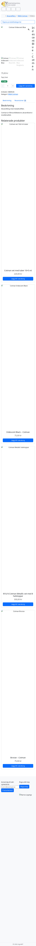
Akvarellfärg (11, 16)
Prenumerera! (7, 790)
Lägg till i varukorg (25, 86)
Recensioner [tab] (20, 100)
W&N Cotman (23, 16)
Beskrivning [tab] (7, 100)
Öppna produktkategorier (11, 22)
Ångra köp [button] (24, 787)
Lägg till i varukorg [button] (18, 279)
